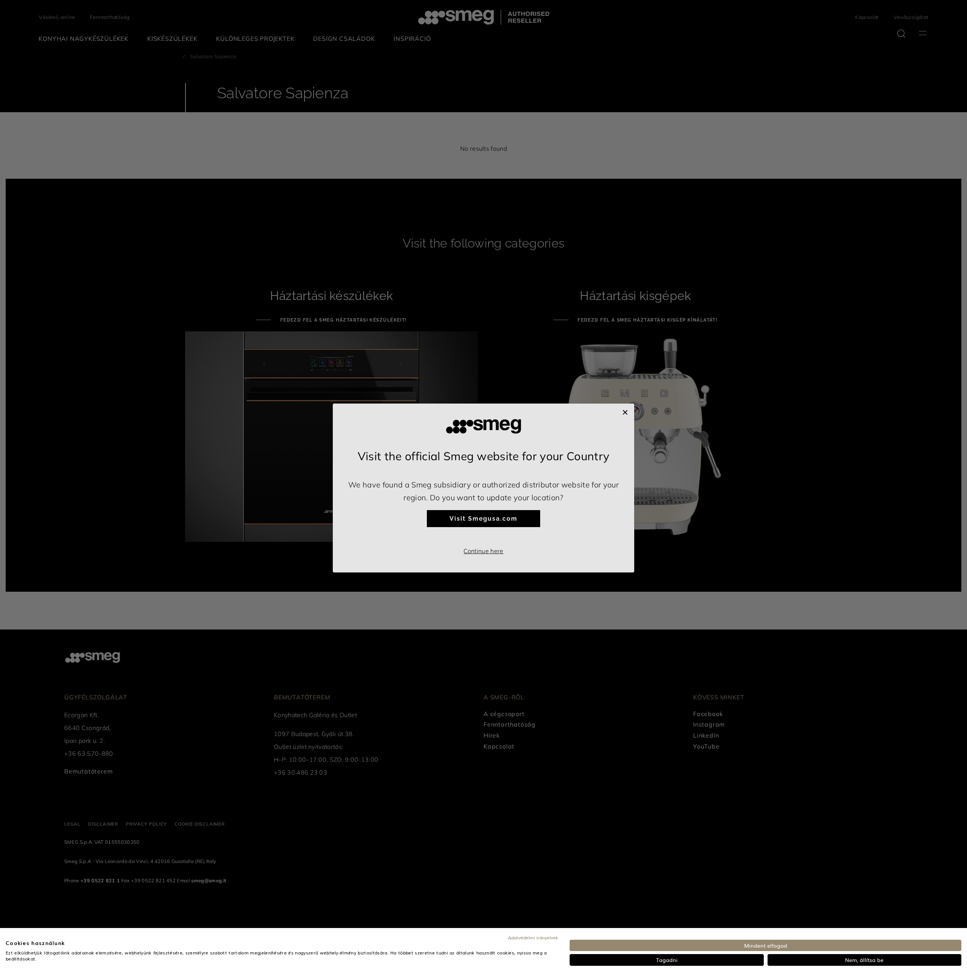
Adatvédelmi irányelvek (533, 937)
